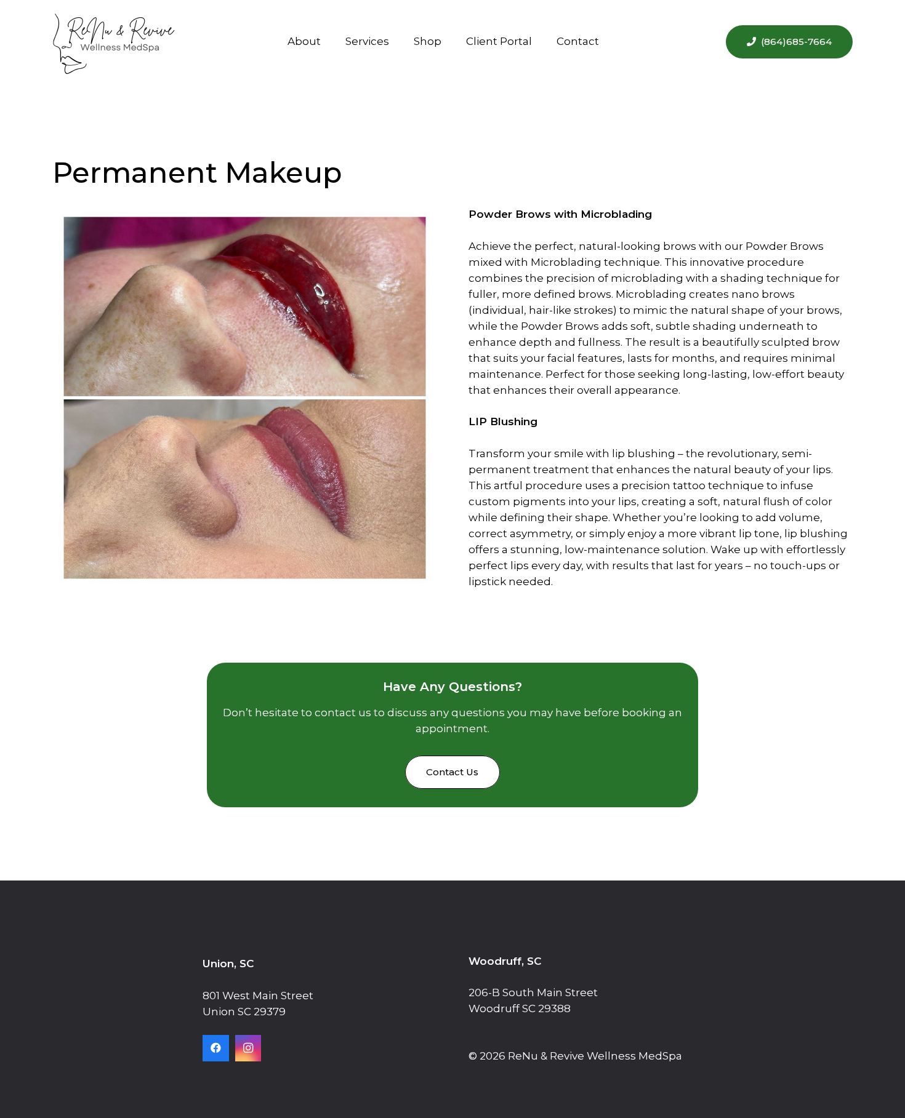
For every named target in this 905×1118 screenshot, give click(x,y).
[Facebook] (216, 1048)
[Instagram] (248, 1048)
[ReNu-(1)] (113, 42)
